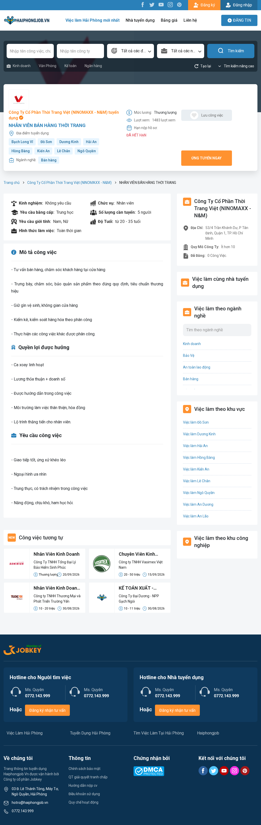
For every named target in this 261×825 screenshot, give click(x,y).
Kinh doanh (22, 66)
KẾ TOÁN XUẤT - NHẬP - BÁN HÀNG (138, 588)
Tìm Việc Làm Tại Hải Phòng (159, 733)
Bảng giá (169, 20)
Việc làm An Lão (195, 516)
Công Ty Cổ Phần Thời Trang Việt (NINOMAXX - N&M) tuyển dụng (64, 115)
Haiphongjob (208, 733)
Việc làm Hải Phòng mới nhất (93, 20)
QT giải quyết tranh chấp (88, 777)
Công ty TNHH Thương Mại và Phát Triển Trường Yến (57, 598)
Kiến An (43, 151)
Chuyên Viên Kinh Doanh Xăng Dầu (137, 554)
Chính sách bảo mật (84, 769)
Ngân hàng (93, 66)
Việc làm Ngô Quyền (199, 493)
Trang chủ (12, 183)
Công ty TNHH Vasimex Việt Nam (141, 564)
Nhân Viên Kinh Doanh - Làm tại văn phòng (57, 588)
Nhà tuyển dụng (140, 20)
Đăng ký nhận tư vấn (47, 710)
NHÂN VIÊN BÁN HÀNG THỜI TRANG (47, 125)
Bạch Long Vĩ (22, 142)
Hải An (91, 142)
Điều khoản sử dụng (84, 794)
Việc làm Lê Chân (196, 481)
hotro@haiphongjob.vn (30, 803)
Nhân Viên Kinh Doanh (57, 554)
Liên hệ (190, 20)
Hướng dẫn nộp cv (83, 785)
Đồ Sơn (46, 142)
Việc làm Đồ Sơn (196, 422)
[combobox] (130, 51)
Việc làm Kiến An (196, 469)
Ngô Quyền (86, 151)
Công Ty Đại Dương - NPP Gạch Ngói (139, 598)
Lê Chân (63, 151)
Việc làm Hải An (195, 446)
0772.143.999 (23, 811)
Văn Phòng (47, 66)
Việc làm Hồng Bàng (199, 457)
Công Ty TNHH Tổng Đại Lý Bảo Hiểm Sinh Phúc (55, 564)
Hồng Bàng (20, 151)
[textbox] (130, 51)
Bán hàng (49, 160)
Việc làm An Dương (198, 504)
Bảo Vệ (188, 355)
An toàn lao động (196, 367)
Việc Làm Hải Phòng (25, 733)
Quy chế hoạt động (83, 802)
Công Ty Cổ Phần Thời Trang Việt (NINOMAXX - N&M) (69, 183)
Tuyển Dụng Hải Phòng (90, 733)
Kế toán (70, 66)
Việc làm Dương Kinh (199, 434)
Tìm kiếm (236, 50)
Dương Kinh (69, 142)
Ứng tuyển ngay (206, 158)
